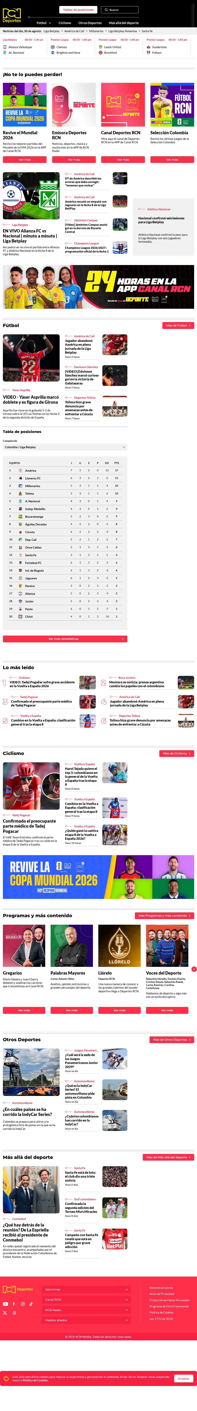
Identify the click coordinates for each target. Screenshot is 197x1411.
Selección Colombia (169, 132)
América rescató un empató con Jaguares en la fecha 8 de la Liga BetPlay (86, 205)
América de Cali (74, 31)
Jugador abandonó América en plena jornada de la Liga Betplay (79, 346)
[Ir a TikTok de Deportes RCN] (31, 1304)
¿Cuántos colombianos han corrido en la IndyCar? (81, 1120)
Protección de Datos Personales (169, 1300)
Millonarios (96, 31)
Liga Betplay (52, 31)
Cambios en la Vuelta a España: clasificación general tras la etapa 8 (43, 722)
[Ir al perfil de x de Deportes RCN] (5, 1313)
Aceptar (183, 1378)
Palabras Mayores (68, 973)
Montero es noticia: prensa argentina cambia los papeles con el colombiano (136, 684)
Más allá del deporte (124, 23)
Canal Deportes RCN (120, 132)
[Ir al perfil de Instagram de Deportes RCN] (23, 1304)
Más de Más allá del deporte (167, 1157)
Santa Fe (147, 31)
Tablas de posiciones (78, 10)
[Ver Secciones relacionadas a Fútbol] (49, 23)
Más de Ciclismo (175, 753)
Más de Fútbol (176, 325)
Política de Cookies (35, 1380)
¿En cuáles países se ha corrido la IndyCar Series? (27, 1112)
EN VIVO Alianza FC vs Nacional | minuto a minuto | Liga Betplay (30, 235)
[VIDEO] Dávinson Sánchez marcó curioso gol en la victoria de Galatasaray (82, 377)
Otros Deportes (90, 23)
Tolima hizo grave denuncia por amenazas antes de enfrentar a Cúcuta (79, 408)
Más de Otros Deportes (170, 1039)
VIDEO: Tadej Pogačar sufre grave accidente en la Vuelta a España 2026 (42, 684)
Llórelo (105, 973)
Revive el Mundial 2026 (20, 135)
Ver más (25, 159)
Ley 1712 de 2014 (161, 1318)
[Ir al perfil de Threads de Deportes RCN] (14, 1313)
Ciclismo (65, 23)
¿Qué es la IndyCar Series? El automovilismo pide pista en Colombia (80, 1091)
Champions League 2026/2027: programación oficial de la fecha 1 (87, 249)
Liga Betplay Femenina (122, 31)
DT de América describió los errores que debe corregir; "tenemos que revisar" (83, 182)
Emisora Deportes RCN (69, 135)
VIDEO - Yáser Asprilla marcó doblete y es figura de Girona (31, 399)
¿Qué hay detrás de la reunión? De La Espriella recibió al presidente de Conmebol (26, 1232)
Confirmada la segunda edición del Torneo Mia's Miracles (81, 1208)
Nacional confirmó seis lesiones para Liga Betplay (161, 220)
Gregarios (12, 973)
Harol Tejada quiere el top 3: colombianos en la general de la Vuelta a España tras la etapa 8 (81, 776)
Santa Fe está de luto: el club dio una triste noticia (80, 1176)
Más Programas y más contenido (163, 915)
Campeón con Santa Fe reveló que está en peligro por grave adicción (81, 1241)
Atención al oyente (161, 1287)
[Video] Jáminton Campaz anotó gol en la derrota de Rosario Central (86, 228)
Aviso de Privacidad (161, 1293)
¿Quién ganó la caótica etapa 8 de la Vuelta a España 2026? (81, 835)
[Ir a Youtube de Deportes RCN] (5, 1304)
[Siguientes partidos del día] (191, 46)
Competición (10, 441)
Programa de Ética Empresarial (169, 1306)
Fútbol (42, 23)
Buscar (114, 9)
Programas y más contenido (37, 915)
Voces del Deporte (163, 973)
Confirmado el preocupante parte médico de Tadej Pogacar (41, 703)
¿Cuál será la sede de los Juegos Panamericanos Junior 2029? (81, 1061)
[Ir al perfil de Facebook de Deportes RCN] (14, 1304)
